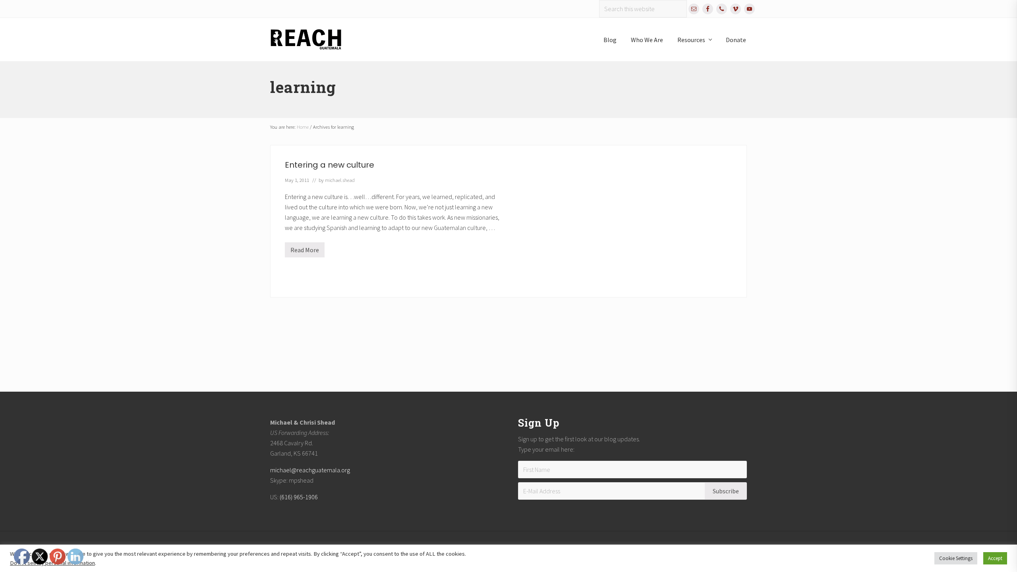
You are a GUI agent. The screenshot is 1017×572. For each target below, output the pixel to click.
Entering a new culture (329, 164)
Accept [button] (995, 558)
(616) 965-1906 (299, 497)
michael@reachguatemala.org (310, 470)
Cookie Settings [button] (956, 558)
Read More (304, 251)
